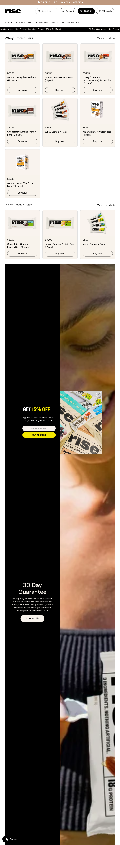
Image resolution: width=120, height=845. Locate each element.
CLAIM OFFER (39, 435)
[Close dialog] (98, 394)
